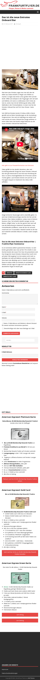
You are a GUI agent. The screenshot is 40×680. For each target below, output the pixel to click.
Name (4, 307)
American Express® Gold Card (16, 490)
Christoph (18, 24)
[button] (37, 12)
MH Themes (31, 678)
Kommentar (5, 293)
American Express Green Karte (16, 563)
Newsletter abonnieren (20, 359)
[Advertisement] (20, 47)
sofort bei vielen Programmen (17, 461)
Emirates (9, 273)
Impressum (5, 669)
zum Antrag (20, 615)
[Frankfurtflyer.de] (20, 9)
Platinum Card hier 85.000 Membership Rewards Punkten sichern (20, 480)
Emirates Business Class (23, 273)
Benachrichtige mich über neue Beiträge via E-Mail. (19, 328)
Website (4, 318)
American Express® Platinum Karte (19, 417)
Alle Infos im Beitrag (10, 474)
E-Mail (4, 312)
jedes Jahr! (15, 464)
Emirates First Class (9, 276)
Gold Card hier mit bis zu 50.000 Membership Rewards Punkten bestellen (20, 553)
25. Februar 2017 (8, 24)
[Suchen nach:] (20, 340)
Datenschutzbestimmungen (10, 673)
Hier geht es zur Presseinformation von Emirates (18, 165)
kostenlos (18, 470)
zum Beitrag (20, 620)
